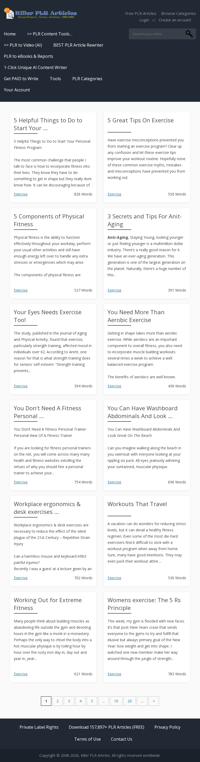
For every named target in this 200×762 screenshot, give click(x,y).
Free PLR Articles (140, 13)
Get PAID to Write (21, 78)
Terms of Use (87, 739)
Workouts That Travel (137, 504)
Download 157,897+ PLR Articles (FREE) (106, 727)
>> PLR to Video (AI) (23, 45)
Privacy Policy (167, 727)
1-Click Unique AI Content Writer (35, 67)
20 (130, 700)
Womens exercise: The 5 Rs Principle (144, 604)
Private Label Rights (39, 727)
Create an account (175, 19)
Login (144, 19)
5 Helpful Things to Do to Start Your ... (48, 124)
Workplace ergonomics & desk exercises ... (47, 507)
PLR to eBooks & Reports (28, 56)
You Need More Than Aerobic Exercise (136, 316)
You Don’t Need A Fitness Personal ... (47, 412)
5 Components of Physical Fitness (49, 220)
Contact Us (121, 739)
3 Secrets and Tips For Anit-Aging (145, 220)
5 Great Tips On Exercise (141, 120)
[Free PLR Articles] (40, 14)
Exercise (21, 194)
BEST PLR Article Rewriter (78, 45)
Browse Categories (178, 13)
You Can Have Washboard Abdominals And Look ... (143, 412)
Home (10, 34)
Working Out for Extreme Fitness (48, 604)
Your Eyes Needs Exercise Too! (48, 316)
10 (116, 700)
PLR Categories (87, 78)
